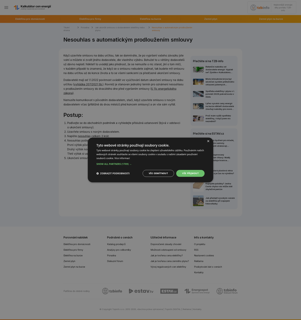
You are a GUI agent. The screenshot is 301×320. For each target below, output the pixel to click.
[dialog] (150, 160)
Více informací (122, 158)
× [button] (208, 141)
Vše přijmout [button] (190, 173)
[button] (150, 164)
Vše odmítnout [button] (158, 173)
